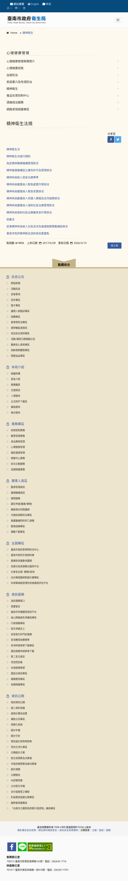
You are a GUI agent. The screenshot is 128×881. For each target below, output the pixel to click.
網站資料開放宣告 (47, 830)
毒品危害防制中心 (17, 95)
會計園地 (15, 412)
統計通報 (15, 769)
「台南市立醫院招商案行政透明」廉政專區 (32, 808)
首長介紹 (15, 379)
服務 (108, 830)
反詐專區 (15, 300)
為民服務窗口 (17, 600)
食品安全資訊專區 (20, 333)
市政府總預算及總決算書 (23, 764)
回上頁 (114, 245)
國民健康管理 (17, 452)
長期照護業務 (17, 469)
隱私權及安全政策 (26, 830)
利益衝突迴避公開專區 (22, 797)
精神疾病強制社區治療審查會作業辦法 (29, 212)
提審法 (10, 219)
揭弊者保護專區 (18, 803)
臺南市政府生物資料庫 (22, 555)
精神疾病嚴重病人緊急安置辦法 (25, 191)
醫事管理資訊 (17, 487)
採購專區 (15, 316)
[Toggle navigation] (118, 19)
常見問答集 (16, 662)
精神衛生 (27, 32)
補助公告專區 (17, 719)
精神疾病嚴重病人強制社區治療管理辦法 (30, 205)
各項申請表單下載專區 (22, 645)
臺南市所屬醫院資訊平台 (23, 612)
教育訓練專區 (17, 526)
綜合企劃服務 (17, 464)
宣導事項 (15, 294)
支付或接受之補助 (20, 791)
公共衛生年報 (17, 786)
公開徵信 (15, 775)
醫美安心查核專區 (20, 344)
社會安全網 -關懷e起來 (22, 572)
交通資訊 (15, 390)
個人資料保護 (17, 708)
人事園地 (15, 396)
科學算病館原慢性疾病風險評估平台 (29, 583)
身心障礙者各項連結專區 (23, 617)
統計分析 (15, 736)
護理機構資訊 (17, 492)
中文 (48, 4)
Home (13, 32)
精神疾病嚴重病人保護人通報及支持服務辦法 (33, 198)
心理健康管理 (17, 447)
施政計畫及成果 (18, 713)
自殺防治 (12, 75)
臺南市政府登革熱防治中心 (24, 549)
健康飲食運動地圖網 (21, 560)
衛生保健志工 (17, 628)
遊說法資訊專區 (18, 673)
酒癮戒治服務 (15, 102)
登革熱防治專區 (18, 322)
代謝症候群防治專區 (21, 515)
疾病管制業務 (17, 430)
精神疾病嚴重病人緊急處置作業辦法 (27, 184)
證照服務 (15, 498)
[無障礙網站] (64, 846)
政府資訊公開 (17, 702)
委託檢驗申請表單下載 (22, 651)
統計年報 (15, 730)
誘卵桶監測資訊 (18, 328)
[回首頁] (26, 20)
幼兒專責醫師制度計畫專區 (24, 577)
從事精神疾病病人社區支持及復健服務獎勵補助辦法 (37, 226)
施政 (101, 830)
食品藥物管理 (17, 441)
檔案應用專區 (17, 679)
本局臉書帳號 (17, 667)
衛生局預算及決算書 (21, 758)
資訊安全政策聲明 (68, 830)
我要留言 (15, 606)
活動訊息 (15, 289)
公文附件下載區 (18, 401)
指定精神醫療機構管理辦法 (22, 163)
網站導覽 (19, 4)
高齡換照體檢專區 (20, 350)
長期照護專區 (17, 684)
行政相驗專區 (17, 623)
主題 (94, 830)
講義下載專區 (17, 531)
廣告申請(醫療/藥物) (21, 504)
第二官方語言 (17, 656)
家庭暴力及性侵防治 (19, 82)
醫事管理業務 (17, 436)
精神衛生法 (13, 149)
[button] (64, 263)
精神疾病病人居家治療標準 (22, 177)
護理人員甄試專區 (20, 311)
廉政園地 (15, 407)
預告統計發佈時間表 (21, 741)
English (35, 4)
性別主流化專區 (18, 747)
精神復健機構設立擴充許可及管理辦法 (29, 170)
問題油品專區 (17, 355)
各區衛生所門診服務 (21, 634)
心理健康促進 (15, 68)
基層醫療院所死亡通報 (22, 520)
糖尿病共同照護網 (20, 509)
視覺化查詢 (16, 724)
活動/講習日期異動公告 (22, 339)
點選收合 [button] (64, 264)
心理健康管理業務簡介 (20, 61)
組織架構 (15, 373)
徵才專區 (15, 305)
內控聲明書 (16, 780)
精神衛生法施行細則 (18, 156)
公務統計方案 (17, 752)
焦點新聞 (15, 283)
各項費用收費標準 (20, 640)
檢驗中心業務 (17, 458)
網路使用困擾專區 (17, 109)
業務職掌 (15, 384)
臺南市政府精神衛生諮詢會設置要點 (27, 233)
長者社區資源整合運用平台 (24, 566)
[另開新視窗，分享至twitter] (117, 139)
